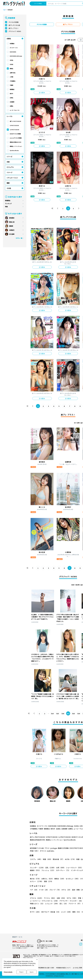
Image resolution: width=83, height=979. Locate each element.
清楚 (48, 881)
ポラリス (43, 851)
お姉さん (47, 879)
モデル (72, 898)
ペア (34, 890)
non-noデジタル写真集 (16, 138)
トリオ (44, 890)
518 (73, 713)
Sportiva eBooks (14, 150)
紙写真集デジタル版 (37, 848)
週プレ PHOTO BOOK (15, 121)
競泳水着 (58, 859)
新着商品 (7, 200)
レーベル (9, 116)
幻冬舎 (11, 64)
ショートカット (74, 867)
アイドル (50, 898)
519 (78, 713)
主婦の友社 (12, 72)
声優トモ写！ (34, 851)
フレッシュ (48, 870)
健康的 (35, 870)
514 (52, 713)
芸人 (64, 903)
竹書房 (11, 85)
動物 (76, 912)
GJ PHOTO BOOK (14, 129)
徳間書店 (12, 89)
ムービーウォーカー (15, 110)
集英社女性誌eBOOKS (15, 142)
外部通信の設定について (63, 967)
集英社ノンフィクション (16, 146)
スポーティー (63, 870)
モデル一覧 (19, 238)
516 (63, 713)
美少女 (35, 879)
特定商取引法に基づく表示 (46, 967)
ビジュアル (10, 167)
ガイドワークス (14, 47)
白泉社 (11, 97)
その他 (9, 188)
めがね (70, 859)
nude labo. (50, 851)
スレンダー (37, 867)
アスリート (75, 903)
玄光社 (11, 60)
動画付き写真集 (63, 848)
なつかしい (72, 879)
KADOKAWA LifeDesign (16, 56)
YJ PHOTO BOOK (14, 125)
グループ (55, 890)
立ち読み (42, 92)
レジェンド (52, 903)
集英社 (11, 68)
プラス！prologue (50, 848)
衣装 (8, 162)
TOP (4, 9)
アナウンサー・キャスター (71, 901)
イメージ (9, 172)
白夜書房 (12, 102)
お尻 (60, 867)
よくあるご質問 (77, 967)
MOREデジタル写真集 (15, 134)
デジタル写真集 (14, 22)
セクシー (36, 881)
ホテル (66, 890)
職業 (8, 183)
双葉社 (11, 106)
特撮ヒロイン (37, 903)
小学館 (11, 77)
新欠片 (11, 93)
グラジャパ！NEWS (15, 31)
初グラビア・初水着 (50, 912)
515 (57, 713)
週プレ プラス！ (14, 28)
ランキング (8, 204)
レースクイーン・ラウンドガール (44, 901)
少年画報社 (12, 81)
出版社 (9, 39)
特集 (6, 207)
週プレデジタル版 (14, 25)
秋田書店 (12, 43)
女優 (61, 898)
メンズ (66, 912)
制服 (47, 859)
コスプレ (36, 859)
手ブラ (35, 912)
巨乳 (50, 867)
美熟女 (59, 879)
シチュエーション (12, 178)
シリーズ (9, 157)
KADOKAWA (13, 52)
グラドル (36, 898)
